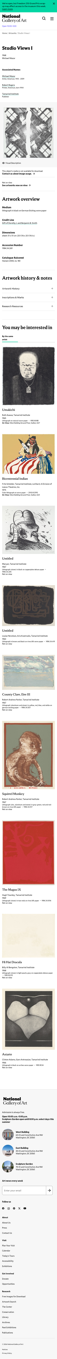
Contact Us (7, 1233)
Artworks (12, 33)
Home (4, 33)
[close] (54, 3)
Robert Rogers (8, 85)
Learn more (7, 9)
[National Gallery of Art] (28, 1100)
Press (4, 1227)
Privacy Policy (7, 1353)
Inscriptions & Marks (13, 297)
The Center (7, 1306)
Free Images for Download (13, 1296)
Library (5, 1317)
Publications (7, 1332)
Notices (5, 1349)
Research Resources (12, 306)
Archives (6, 1322)
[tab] (10, 338)
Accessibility (8, 1261)
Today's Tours (8, 1255)
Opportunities (8, 1283)
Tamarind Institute (10, 93)
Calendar (6, 1250)
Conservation (8, 1312)
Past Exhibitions (9, 1327)
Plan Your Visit (8, 1245)
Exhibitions (7, 1266)
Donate (5, 1278)
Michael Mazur (8, 76)
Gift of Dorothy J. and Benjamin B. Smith (19, 223)
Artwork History (10, 288)
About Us (6, 1222)
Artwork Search (9, 1301)
